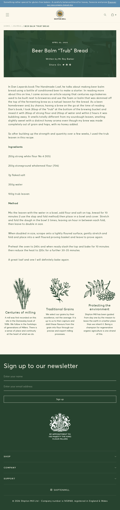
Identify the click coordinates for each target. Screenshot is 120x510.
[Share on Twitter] (63, 64)
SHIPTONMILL (61, 489)
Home (7, 26)
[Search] (105, 14)
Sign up (60, 399)
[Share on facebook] (67, 64)
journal (17, 26)
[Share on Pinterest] (70, 64)
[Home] (60, 14)
